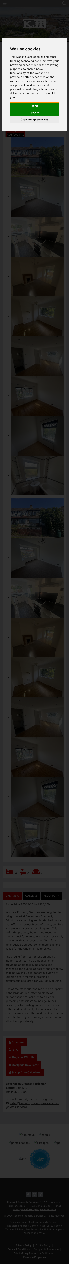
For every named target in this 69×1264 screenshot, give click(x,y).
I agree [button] (34, 105)
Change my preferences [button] (34, 119)
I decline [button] (34, 112)
